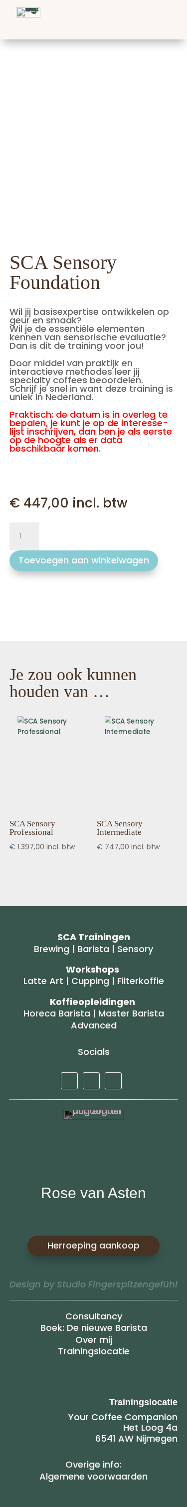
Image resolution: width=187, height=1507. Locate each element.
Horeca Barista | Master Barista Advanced (93, 1019)
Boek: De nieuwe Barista (93, 1327)
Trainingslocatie (94, 1351)
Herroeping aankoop (93, 1245)
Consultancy (93, 1316)
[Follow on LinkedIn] (69, 1080)
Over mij (93, 1339)
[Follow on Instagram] (91, 1080)
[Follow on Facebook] (113, 1080)
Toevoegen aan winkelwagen (83, 560)
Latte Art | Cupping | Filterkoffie (93, 981)
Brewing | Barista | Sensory (93, 949)
